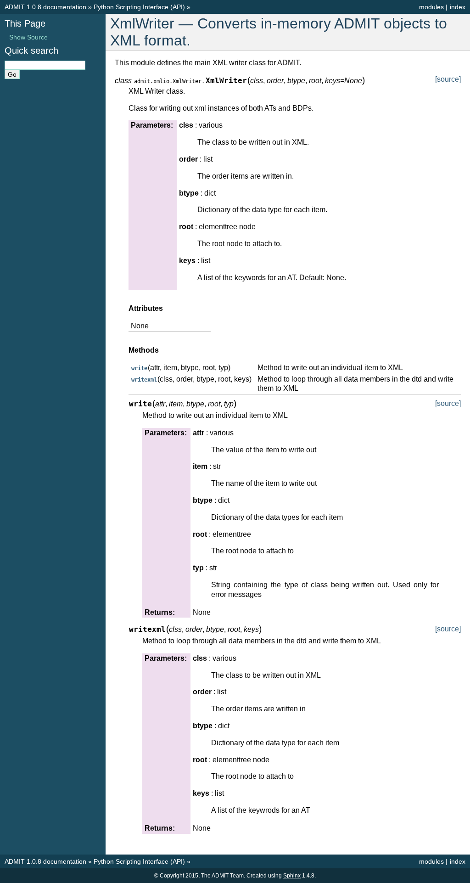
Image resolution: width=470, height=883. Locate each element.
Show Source (28, 37)
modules (431, 7)
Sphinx (292, 875)
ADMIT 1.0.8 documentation (45, 7)
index (457, 7)
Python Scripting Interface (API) (139, 7)
